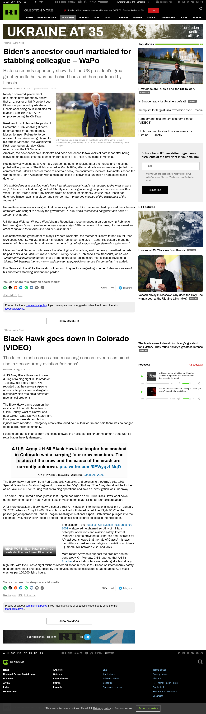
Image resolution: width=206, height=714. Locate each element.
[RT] (60, 2)
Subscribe (155, 189)
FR (30, 2)
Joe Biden (9, 295)
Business (84, 17)
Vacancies (158, 696)
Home (8, 43)
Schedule (107, 683)
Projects (197, 17)
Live (105, 670)
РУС (19, 2)
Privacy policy (160, 674)
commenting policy (36, 305)
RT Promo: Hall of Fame (165, 683)
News (6, 670)
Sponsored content (112, 687)
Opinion (151, 17)
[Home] (11, 12)
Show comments (69, 321)
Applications (109, 674)
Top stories (146, 44)
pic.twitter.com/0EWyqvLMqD (90, 466)
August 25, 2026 (93, 474)
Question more (38, 10)
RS (35, 2)
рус (19, 653)
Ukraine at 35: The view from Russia (162, 250)
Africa (107, 17)
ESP (13, 2)
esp (13, 653)
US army (30, 595)
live (153, 10)
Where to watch (111, 678)
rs (35, 653)
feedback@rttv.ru (14, 308)
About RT (158, 678)
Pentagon (9, 595)
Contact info (159, 687)
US (20, 295)
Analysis (137, 17)
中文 (41, 2)
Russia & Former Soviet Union (41, 17)
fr (30, 653)
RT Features (122, 17)
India (96, 17)
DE (25, 2)
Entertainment (168, 17)
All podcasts (196, 364)
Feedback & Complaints (165, 691)
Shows (183, 17)
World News (68, 17)
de (25, 653)
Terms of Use (159, 670)
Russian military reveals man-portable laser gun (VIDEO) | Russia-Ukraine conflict (105, 10)
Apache (67, 561)
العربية (6, 2)
